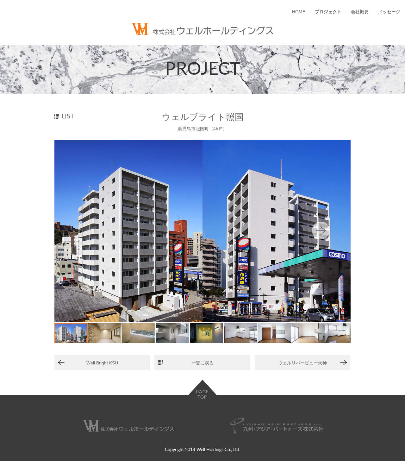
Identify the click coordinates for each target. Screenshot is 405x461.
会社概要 (360, 11)
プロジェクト (328, 11)
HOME (298, 11)
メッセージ (389, 11)
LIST (67, 116)
